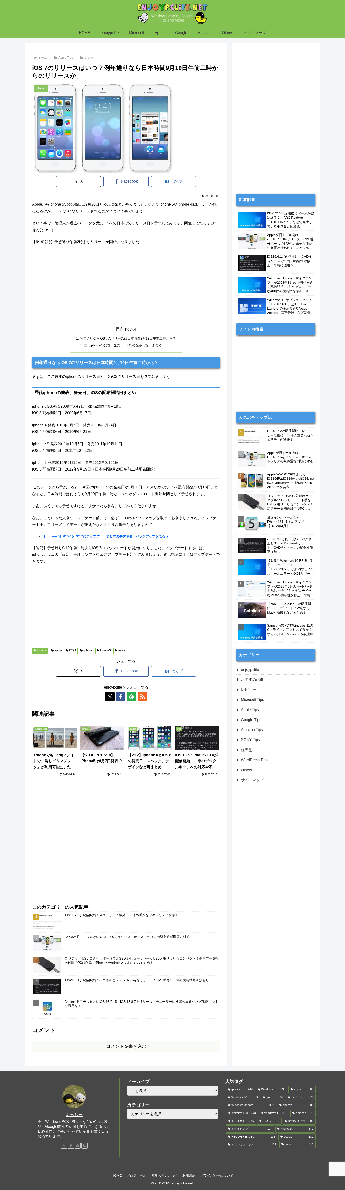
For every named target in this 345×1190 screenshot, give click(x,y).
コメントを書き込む (126, 1046)
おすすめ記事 (252, 679)
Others (246, 770)
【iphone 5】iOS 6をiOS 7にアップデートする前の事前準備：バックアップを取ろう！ (107, 536)
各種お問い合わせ (164, 1175)
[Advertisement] (126, 283)
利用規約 (189, 1175)
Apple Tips (250, 710)
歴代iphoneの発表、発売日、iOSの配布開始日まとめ (123, 345)
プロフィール (136, 1175)
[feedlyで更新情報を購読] (131, 696)
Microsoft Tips (252, 700)
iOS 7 (72, 650)
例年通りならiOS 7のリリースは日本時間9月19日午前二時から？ (128, 338)
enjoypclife (250, 670)
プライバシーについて (216, 1175)
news (121, 650)
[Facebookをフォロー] (120, 696)
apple (58, 650)
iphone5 (105, 650)
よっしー (74, 1114)
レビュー (248, 690)
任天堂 (246, 750)
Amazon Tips (252, 730)
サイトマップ (252, 780)
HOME (117, 1175)
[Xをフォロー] (110, 696)
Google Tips (251, 720)
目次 (119, 329)
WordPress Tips (254, 760)
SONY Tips (250, 740)
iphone (41, 650)
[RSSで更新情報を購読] (142, 696)
